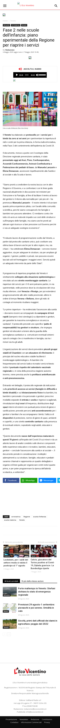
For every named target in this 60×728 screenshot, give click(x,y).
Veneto (13, 21)
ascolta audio (16, 75)
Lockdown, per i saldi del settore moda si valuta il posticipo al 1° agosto (15, 563)
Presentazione (11, 719)
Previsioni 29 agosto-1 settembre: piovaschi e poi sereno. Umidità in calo (36, 607)
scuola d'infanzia (39, 517)
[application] (30, 75)
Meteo (6, 611)
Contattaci (14, 722)
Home (5, 21)
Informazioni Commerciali (31, 722)
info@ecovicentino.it (34, 712)
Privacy (47, 722)
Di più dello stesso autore (33, 581)
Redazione (9, 50)
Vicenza (7, 556)
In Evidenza (16, 25)
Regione (27, 517)
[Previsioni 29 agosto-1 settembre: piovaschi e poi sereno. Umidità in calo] (10, 608)
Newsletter (24, 719)
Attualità (6, 25)
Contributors (47, 719)
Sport (33, 556)
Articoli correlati (11, 581)
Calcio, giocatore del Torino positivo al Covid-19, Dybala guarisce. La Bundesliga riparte (42, 564)
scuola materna (10, 520)
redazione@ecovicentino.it (35, 709)
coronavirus (16, 517)
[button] (56, 6)
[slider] (42, 74)
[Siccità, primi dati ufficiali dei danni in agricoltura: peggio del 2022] (10, 624)
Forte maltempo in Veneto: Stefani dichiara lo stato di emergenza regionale (36, 591)
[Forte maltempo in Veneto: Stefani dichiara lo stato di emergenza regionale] (10, 591)
